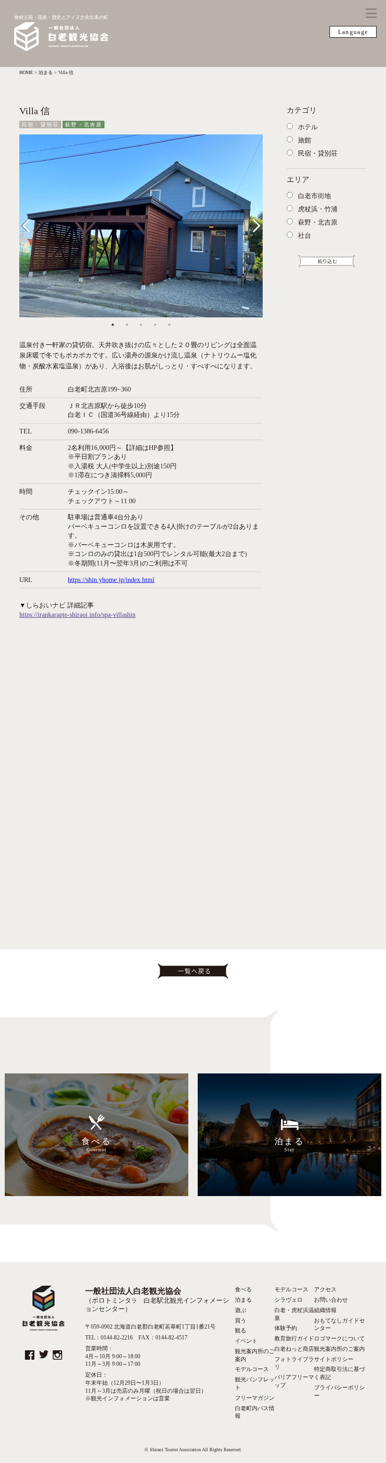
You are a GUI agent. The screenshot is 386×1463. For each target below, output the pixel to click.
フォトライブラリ (294, 1363)
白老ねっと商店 (294, 1349)
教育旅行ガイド (294, 1338)
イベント (246, 1341)
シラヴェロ (288, 1300)
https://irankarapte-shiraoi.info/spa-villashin (77, 614)
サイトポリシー (334, 1359)
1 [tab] (112, 324)
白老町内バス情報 (254, 1412)
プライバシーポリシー (339, 1391)
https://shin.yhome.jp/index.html (111, 579)
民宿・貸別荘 (40, 124)
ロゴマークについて (339, 1338)
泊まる (243, 1300)
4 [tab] (155, 324)
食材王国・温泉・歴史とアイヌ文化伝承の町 (61, 17)
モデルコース (252, 1369)
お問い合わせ (331, 1300)
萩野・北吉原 (83, 124)
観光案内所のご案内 (254, 1355)
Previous (32, 223)
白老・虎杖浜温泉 (294, 1314)
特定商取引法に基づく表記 (339, 1373)
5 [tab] (169, 324)
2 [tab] (126, 324)
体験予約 (285, 1328)
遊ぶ (240, 1310)
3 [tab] (140, 324)
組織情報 (325, 1310)
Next (253, 223)
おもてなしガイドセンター (339, 1324)
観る (240, 1330)
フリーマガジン (254, 1398)
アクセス (325, 1289)
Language (353, 31)
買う (240, 1320)
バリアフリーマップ (294, 1381)
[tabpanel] (141, 225)
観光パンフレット (254, 1383)
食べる (243, 1289)
